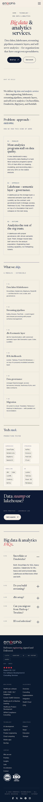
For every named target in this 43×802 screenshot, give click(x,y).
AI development (8, 726)
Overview (26, 689)
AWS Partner (32, 655)
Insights (6, 761)
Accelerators (7, 768)
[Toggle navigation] (39, 3)
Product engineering (10, 733)
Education (26, 733)
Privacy (24, 794)
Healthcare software (10, 689)
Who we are (7, 754)
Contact (6, 771)
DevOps (6, 743)
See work (29, 60)
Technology (23, 13)
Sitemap (34, 794)
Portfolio (6, 758)
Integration (26, 699)
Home (14, 13)
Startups (25, 736)
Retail (24, 730)
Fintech (25, 726)
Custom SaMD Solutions (11, 698)
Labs (5, 764)
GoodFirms (16, 655)
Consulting (26, 692)
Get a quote (10, 517)
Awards (7, 659)
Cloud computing (9, 736)
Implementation (28, 695)
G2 (23, 655)
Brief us (13, 60)
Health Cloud (27, 702)
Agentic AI (6, 730)
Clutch (7, 655)
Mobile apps (7, 740)
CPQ (24, 705)
